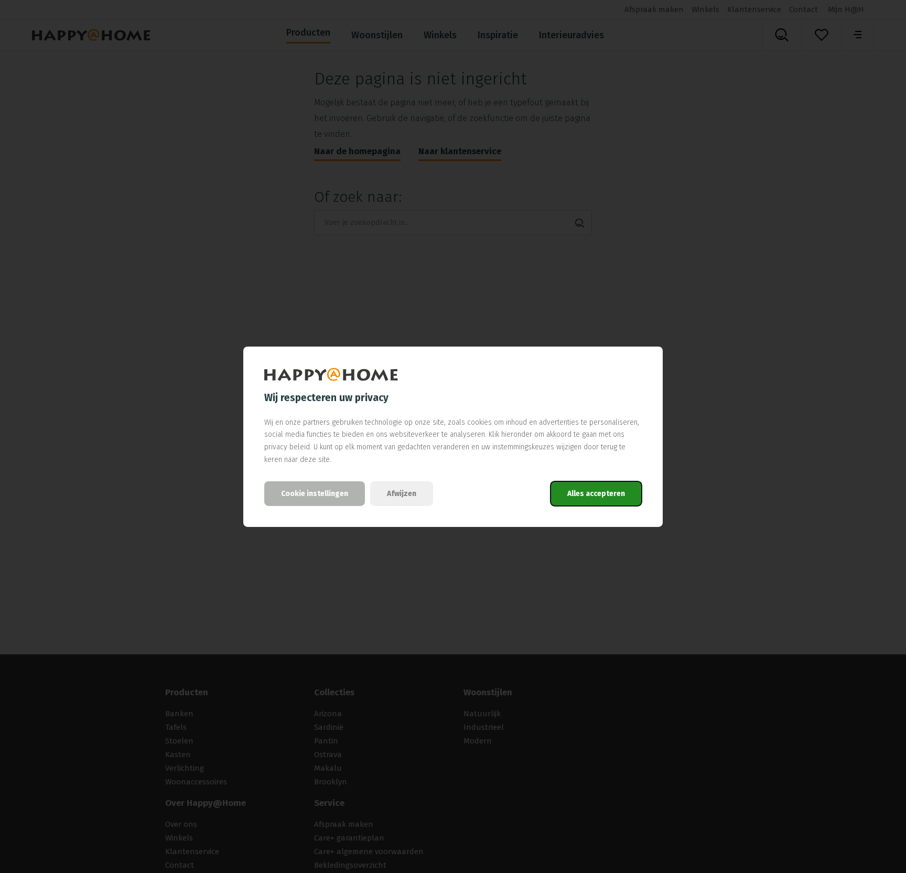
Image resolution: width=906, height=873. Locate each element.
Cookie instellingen (314, 493)
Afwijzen (401, 493)
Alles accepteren (596, 493)
